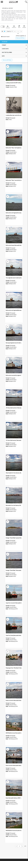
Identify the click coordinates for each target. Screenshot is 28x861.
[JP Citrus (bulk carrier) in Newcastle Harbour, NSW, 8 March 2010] (14, 397)
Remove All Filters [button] (20, 38)
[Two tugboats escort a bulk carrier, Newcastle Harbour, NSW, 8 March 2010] (14, 267)
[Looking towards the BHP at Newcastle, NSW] (14, 72)
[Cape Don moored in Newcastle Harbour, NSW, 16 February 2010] (14, 593)
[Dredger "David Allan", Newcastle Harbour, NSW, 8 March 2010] (14, 560)
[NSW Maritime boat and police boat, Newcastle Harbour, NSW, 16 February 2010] (14, 820)
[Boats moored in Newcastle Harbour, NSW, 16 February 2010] (14, 690)
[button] (14, 26)
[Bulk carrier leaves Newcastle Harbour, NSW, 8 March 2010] (14, 235)
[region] (14, 51)
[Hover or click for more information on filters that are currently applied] (25, 36)
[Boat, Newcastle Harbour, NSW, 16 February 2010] (14, 788)
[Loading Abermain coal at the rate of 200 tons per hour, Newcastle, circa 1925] (14, 105)
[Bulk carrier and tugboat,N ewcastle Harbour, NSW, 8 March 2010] (14, 202)
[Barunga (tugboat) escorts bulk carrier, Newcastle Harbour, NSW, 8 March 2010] (14, 332)
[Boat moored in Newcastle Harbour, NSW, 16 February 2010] (14, 755)
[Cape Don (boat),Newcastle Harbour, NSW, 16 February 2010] (14, 625)
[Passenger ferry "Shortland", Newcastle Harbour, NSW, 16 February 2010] (14, 658)
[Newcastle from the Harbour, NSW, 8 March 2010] (14, 495)
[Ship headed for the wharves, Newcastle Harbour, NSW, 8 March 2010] (14, 462)
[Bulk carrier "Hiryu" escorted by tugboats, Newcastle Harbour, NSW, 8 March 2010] (14, 170)
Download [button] (8, 26)
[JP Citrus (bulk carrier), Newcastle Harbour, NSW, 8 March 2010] (14, 430)
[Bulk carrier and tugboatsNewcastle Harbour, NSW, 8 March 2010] (14, 300)
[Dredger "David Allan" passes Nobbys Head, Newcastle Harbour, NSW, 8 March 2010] (14, 527)
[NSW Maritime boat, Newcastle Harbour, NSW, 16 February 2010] (14, 723)
